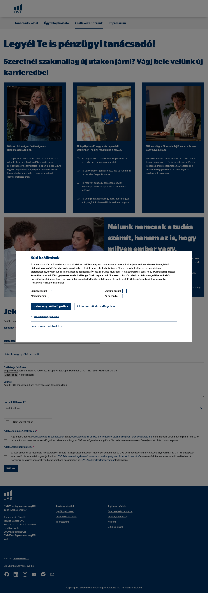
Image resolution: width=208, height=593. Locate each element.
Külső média (111, 295)
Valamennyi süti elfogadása (51, 306)
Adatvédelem (55, 326)
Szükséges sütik (39, 290)
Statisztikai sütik (113, 290)
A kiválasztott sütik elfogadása (96, 306)
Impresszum (38, 326)
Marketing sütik (39, 295)
